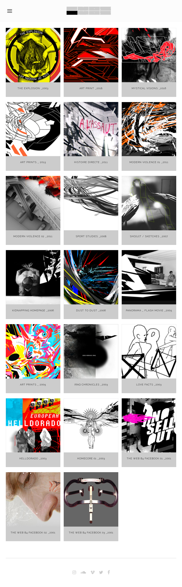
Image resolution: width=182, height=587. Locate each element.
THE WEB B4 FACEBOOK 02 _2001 (33, 532)
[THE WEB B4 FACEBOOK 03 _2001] (91, 499)
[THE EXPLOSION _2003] (33, 55)
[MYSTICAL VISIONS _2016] (149, 55)
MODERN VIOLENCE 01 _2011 (148, 162)
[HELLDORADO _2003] (33, 425)
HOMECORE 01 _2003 (91, 458)
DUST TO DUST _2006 (91, 310)
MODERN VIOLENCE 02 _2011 (33, 236)
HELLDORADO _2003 (33, 458)
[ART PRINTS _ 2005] (33, 351)
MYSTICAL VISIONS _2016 (149, 88)
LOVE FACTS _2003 (149, 384)
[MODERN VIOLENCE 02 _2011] (33, 203)
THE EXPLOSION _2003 (33, 88)
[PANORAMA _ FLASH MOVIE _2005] (149, 277)
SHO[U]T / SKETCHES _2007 (149, 236)
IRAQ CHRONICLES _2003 (91, 384)
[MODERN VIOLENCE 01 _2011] (149, 129)
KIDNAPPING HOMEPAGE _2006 (33, 310)
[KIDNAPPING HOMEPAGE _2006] (33, 277)
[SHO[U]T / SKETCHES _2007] (149, 203)
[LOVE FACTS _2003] (149, 351)
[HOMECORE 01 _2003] (91, 425)
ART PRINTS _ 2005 (33, 384)
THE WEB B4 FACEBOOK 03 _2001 (91, 532)
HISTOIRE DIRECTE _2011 (91, 162)
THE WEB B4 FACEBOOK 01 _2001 (149, 458)
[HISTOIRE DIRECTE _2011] (91, 129)
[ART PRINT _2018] (91, 55)
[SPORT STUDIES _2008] (91, 203)
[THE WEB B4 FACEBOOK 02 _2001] (33, 499)
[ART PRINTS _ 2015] (33, 129)
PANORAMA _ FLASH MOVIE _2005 (149, 310)
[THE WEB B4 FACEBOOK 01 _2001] (149, 425)
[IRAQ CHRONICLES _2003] (91, 351)
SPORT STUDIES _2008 (91, 236)
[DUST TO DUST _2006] (91, 277)
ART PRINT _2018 (91, 88)
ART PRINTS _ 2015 (33, 162)
